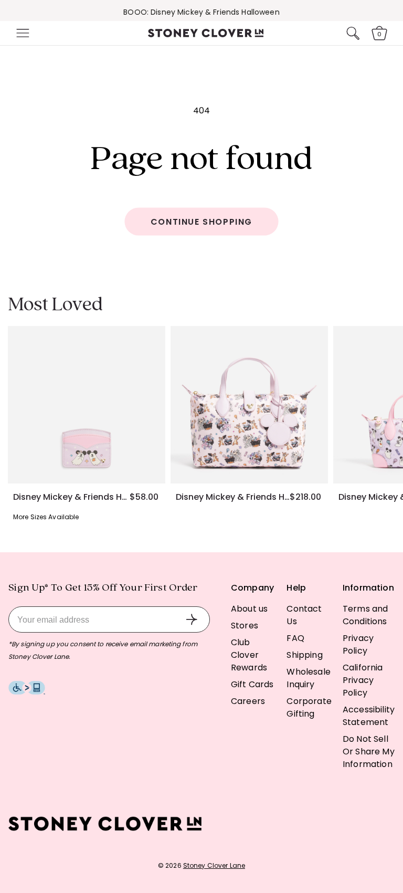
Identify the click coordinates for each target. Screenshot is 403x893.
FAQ (295, 638)
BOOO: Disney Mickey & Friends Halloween (201, 12)
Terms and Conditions (365, 615)
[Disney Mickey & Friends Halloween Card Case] (86, 405)
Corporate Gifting (309, 707)
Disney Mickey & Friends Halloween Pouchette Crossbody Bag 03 (233, 497)
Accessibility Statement (369, 715)
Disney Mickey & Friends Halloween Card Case (71, 497)
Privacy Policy (358, 644)
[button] (21, 33)
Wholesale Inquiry (308, 678)
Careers (248, 701)
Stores (244, 625)
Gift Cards (252, 684)
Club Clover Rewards (249, 655)
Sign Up (191, 619)
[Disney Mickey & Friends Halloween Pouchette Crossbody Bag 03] (249, 405)
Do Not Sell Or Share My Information (369, 751)
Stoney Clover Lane (214, 865)
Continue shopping (201, 222)
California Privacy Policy (363, 680)
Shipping (304, 655)
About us (249, 609)
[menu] (21, 33)
